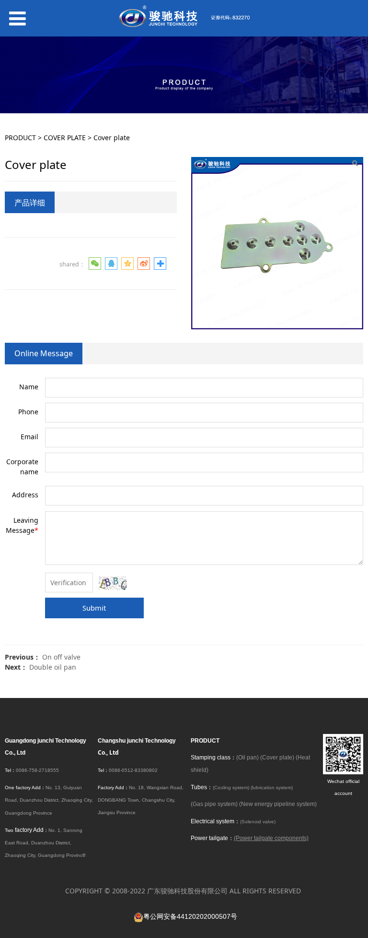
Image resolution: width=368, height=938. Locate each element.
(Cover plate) (277, 757)
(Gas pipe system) (214, 804)
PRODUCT (20, 137)
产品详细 (29, 202)
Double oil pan (52, 667)
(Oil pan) (247, 757)
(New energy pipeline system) (278, 804)
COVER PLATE (65, 137)
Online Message (43, 353)
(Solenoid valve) (258, 821)
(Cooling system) (231, 787)
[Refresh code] (112, 583)
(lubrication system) (272, 787)
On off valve (61, 656)
